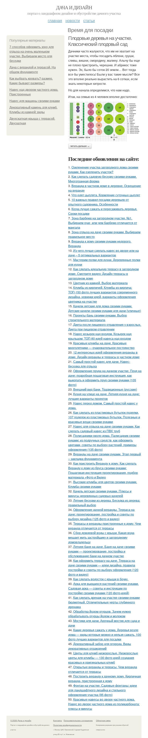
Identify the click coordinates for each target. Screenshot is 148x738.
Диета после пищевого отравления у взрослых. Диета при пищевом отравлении (104, 326)
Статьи (89, 20)
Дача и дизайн (74, 7)
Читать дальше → (80, 146)
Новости (73, 20)
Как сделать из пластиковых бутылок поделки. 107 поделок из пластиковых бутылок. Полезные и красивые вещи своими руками (104, 417)
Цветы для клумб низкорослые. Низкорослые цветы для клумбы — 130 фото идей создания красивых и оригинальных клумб (103, 658)
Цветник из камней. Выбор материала (100, 283)
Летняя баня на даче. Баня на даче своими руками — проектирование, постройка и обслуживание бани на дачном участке (101, 551)
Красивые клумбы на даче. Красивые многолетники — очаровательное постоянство (101, 345)
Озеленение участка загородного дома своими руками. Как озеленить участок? (103, 169)
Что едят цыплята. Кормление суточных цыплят (105, 195)
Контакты (57, 720)
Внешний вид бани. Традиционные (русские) (105, 389)
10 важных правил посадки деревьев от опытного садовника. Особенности (98, 201)
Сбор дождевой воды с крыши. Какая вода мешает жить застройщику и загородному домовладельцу (101, 537)
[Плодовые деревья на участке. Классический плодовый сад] (104, 121)
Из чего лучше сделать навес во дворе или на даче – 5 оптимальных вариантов (103, 252)
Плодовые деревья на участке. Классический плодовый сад (100, 41)
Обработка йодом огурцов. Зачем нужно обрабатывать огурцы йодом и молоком (99, 613)
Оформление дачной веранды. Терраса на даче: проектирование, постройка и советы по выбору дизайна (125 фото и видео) (101, 514)
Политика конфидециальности (67, 725)
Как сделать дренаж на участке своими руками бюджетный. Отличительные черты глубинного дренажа (104, 602)
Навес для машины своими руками (34, 101)
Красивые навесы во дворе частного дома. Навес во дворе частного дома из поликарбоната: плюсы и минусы (104, 704)
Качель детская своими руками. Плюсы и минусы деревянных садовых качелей (99, 493)
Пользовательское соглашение (78, 720)
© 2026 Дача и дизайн (20, 720)
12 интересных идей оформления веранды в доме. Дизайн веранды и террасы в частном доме (104, 354)
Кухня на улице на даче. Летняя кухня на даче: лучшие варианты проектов (104, 396)
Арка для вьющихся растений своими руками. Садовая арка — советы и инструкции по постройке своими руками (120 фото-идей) (103, 588)
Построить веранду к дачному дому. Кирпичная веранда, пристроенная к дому (104, 678)
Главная (55, 20)
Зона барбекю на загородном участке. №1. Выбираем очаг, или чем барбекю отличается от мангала (102, 223)
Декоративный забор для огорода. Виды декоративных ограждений (99, 646)
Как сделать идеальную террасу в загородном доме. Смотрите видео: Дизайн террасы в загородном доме (103, 274)
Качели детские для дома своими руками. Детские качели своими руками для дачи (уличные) (104, 308)
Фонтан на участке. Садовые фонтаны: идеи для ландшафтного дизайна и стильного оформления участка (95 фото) (102, 690)
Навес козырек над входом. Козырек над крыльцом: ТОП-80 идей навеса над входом (99, 336)
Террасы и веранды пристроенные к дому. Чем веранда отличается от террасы (104, 525)
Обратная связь (103, 720)
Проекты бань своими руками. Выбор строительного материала (97, 317)
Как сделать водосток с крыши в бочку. (100, 579)
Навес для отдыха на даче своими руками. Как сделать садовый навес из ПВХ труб (104, 428)
